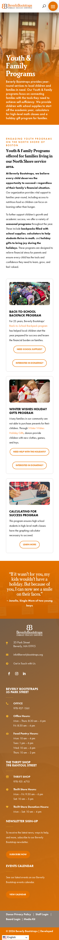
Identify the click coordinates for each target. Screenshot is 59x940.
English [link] (11, 937)
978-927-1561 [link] (21, 708)
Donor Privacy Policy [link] (18, 914)
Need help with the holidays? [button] (29, 451)
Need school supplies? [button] (29, 349)
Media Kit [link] (29, 919)
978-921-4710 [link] (21, 781)
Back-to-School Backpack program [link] (28, 326)
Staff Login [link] (42, 914)
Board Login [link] (13, 919)
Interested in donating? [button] (29, 363)
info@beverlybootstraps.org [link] (28, 654)
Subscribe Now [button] (18, 854)
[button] (53, 6)
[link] (17, 6)
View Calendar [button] (17, 894)
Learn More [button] (29, 544)
